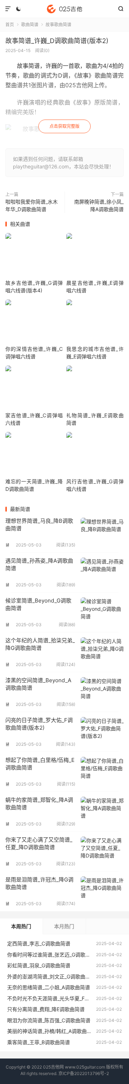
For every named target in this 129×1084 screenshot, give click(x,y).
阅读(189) (66, 584)
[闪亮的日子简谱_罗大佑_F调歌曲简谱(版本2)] (102, 731)
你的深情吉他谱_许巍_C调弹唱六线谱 (34, 352)
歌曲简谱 (29, 24)
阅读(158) (66, 704)
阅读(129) (66, 824)
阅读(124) (65, 664)
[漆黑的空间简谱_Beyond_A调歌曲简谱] (102, 692)
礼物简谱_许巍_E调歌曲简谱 (95, 419)
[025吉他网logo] (64, 9)
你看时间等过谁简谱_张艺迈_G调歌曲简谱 (53, 955)
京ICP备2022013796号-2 (83, 1073)
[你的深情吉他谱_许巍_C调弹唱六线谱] (34, 322)
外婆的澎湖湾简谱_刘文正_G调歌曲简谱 (51, 976)
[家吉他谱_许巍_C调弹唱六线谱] (34, 388)
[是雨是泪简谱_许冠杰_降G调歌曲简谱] (102, 891)
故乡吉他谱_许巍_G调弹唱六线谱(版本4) (34, 286)
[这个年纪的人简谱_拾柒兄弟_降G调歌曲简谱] (102, 652)
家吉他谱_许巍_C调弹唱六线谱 (34, 419)
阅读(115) (66, 784)
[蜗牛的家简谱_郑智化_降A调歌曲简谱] (102, 811)
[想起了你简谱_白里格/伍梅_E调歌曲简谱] (102, 771)
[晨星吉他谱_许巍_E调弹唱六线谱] (95, 256)
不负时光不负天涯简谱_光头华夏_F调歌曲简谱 (58, 998)
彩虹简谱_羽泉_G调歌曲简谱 (38, 965)
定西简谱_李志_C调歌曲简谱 (38, 943)
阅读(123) (65, 863)
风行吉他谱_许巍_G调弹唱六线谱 (95, 485)
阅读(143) (65, 744)
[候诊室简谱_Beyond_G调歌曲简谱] (102, 612)
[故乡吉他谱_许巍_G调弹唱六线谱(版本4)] (34, 256)
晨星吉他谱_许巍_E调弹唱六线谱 (95, 286)
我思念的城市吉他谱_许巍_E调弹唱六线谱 (95, 352)
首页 (9, 24)
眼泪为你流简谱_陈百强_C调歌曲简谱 (48, 1020)
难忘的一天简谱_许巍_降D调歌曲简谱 (34, 485)
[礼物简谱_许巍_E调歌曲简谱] (95, 388)
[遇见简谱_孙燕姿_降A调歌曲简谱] (102, 572)
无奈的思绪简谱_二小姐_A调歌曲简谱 (48, 987)
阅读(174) (66, 903)
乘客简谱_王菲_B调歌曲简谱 (38, 1042)
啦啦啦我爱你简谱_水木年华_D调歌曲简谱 (31, 205)
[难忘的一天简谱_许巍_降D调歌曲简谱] (34, 455)
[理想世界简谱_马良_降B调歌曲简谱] (102, 532)
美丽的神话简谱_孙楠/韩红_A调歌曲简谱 (52, 1031)
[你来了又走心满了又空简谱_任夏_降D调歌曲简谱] (102, 851)
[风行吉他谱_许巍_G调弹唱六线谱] (95, 455)
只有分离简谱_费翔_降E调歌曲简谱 (46, 1009)
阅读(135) (65, 545)
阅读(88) (67, 624)
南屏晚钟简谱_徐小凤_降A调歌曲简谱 (99, 205)
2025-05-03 (29, 545)
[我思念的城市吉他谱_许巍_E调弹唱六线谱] (95, 322)
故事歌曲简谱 (58, 24)
